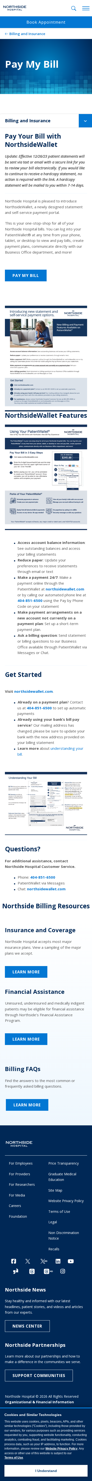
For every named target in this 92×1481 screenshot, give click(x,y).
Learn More (26, 972)
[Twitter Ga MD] (43, 1262)
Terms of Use (59, 1211)
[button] (85, 120)
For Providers (19, 1174)
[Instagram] (62, 1271)
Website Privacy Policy (66, 1200)
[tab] (73, 8)
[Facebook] (13, 1261)
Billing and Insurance (27, 33)
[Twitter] (27, 1262)
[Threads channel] (31, 1272)
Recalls (53, 1249)
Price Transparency (63, 1163)
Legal (52, 1222)
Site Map (55, 1190)
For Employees (21, 1163)
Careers (15, 1205)
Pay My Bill (26, 275)
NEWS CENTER (27, 1326)
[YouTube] (71, 1261)
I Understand (46, 1471)
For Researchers (22, 1184)
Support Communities (39, 1375)
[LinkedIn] (58, 1261)
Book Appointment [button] (46, 22)
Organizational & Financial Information (39, 1402)
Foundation (18, 1216)
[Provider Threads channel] (48, 1272)
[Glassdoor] (15, 1272)
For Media (17, 1195)
